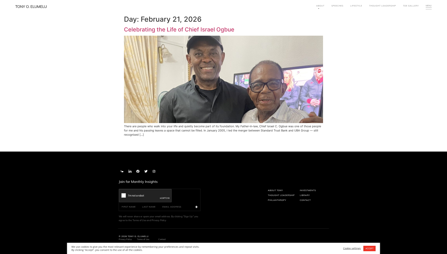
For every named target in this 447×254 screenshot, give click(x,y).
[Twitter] (146, 171)
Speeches (337, 5)
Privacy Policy (159, 220)
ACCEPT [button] (369, 248)
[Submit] (197, 207)
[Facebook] (138, 171)
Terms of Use (140, 220)
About (320, 5)
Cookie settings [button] (352, 248)
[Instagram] (154, 171)
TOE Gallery (411, 5)
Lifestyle (356, 5)
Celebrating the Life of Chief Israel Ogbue (179, 29)
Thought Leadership (382, 5)
